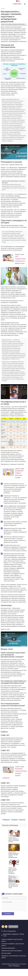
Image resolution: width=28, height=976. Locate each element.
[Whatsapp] (2, 926)
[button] (17, 4)
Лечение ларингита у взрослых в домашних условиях (13, 840)
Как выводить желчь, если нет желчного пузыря (13, 886)
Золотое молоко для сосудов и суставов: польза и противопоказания (13, 855)
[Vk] (6, 926)
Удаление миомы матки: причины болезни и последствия (12, 871)
